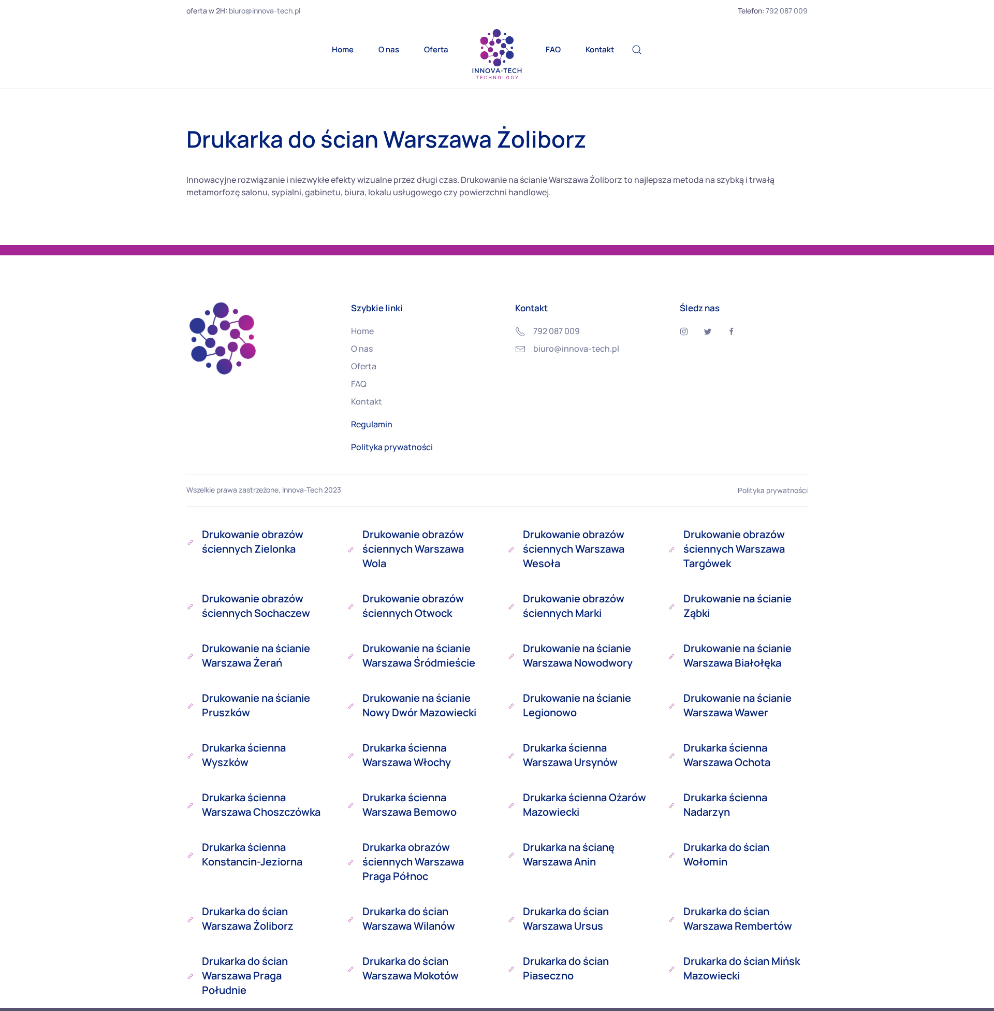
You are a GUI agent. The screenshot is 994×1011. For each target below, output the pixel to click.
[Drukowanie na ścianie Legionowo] (511, 705)
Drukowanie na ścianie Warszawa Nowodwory (578, 655)
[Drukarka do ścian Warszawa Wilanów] (351, 919)
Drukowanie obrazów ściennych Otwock (413, 605)
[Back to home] (497, 54)
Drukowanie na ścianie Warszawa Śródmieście (418, 655)
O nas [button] (388, 49)
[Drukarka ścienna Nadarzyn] (672, 805)
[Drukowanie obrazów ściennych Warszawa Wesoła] (511, 549)
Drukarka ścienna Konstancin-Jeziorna (252, 854)
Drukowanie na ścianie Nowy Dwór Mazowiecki (419, 705)
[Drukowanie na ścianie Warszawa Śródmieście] (351, 655)
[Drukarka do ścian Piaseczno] (511, 968)
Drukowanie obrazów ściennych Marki (573, 605)
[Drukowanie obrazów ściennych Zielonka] (190, 541)
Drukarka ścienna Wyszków (244, 755)
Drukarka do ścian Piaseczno (566, 968)
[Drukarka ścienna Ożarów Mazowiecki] (511, 805)
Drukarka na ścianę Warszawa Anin (569, 854)
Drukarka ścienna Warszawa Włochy (406, 755)
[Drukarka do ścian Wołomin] (672, 854)
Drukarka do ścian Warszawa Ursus (566, 918)
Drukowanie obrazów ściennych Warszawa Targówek (734, 548)
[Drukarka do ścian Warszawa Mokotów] (351, 968)
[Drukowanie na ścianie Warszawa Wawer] (672, 705)
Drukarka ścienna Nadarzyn (725, 804)
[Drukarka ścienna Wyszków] (190, 755)
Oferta (436, 49)
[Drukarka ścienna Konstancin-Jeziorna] (190, 854)
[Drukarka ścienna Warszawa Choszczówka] (190, 805)
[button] (637, 49)
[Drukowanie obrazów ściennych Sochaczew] (190, 606)
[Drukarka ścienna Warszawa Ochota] (672, 755)
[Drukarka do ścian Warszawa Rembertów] (672, 919)
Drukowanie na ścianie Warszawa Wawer (737, 705)
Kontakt (600, 49)
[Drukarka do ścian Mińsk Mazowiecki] (672, 968)
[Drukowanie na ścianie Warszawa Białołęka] (672, 655)
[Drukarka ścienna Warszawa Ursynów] (511, 755)
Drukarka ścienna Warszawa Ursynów (570, 755)
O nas (362, 348)
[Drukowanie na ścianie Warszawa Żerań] (190, 655)
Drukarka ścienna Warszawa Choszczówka (261, 804)
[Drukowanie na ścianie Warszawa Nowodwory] (511, 655)
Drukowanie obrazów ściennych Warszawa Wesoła (573, 548)
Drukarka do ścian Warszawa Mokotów (410, 968)
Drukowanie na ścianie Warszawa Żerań (256, 655)
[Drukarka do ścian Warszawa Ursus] (511, 919)
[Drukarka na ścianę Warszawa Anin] (511, 854)
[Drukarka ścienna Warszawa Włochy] (351, 755)
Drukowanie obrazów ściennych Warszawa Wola (413, 548)
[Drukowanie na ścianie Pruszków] (190, 705)
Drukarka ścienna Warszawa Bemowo (409, 804)
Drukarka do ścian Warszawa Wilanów (408, 918)
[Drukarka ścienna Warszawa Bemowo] (351, 805)
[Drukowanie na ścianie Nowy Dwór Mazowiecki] (351, 705)
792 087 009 (787, 11)
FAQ (553, 49)
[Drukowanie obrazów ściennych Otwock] (351, 606)
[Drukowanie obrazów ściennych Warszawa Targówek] (672, 549)
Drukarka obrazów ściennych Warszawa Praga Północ (413, 861)
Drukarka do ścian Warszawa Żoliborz (248, 918)
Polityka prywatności (392, 447)
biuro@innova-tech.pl (264, 11)
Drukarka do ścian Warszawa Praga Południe (245, 975)
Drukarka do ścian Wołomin (726, 854)
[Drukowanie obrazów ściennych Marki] (511, 606)
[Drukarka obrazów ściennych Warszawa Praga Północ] (351, 862)
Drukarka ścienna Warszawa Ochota (726, 755)
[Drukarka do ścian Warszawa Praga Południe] (190, 975)
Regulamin (371, 424)
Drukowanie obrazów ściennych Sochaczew (256, 605)
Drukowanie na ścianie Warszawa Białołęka (737, 655)
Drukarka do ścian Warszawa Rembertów (737, 918)
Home (343, 49)
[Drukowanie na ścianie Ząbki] (672, 606)
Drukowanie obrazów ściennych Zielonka (252, 541)
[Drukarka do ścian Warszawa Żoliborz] (190, 919)
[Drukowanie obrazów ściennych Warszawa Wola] (351, 549)
